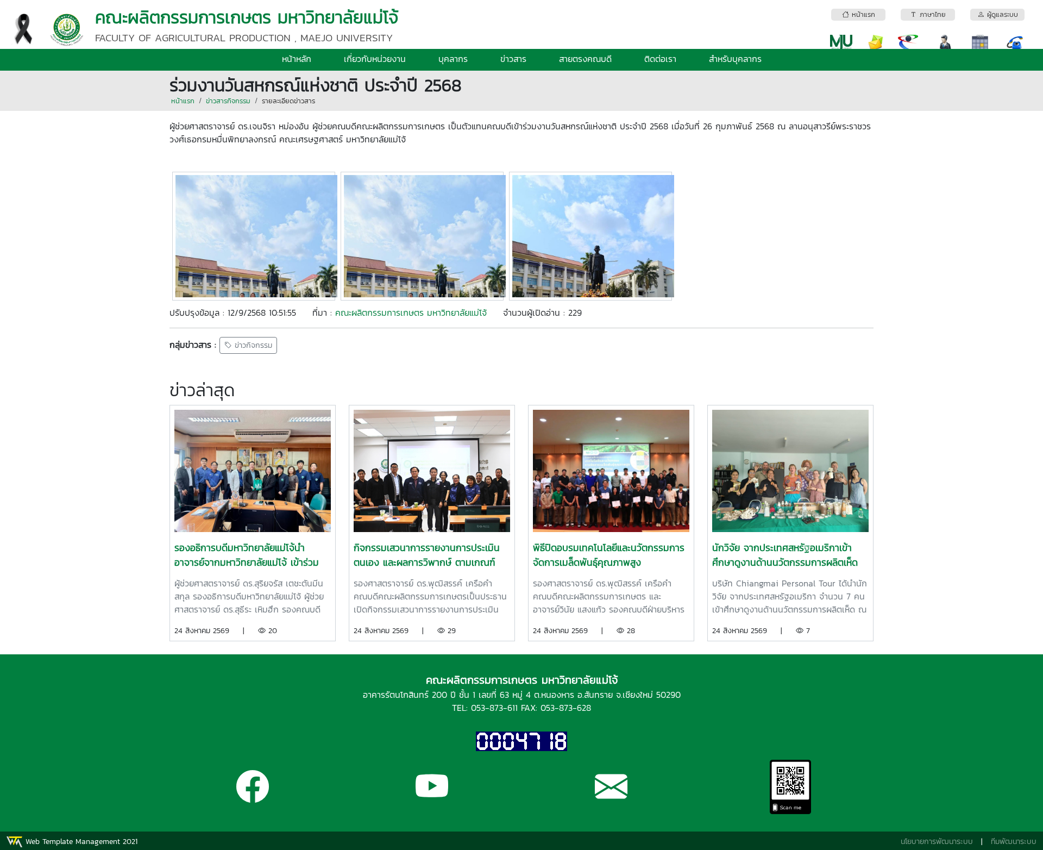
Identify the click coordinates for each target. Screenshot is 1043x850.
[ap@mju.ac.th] (611, 795)
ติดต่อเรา (660, 58)
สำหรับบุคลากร (735, 58)
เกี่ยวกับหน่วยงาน (375, 58)
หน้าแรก (182, 101)
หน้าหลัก (296, 58)
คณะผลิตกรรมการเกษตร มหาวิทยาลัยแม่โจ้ (411, 312)
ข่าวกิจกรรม (252, 345)
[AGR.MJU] (252, 795)
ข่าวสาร (513, 58)
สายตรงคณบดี (585, 58)
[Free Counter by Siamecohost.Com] (521, 740)
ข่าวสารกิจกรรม (228, 101)
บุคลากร (453, 58)
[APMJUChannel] (432, 795)
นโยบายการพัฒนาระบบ (937, 841)
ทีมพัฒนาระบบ (1013, 841)
